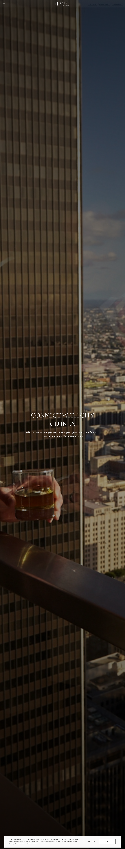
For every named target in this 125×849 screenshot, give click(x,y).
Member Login (117, 4)
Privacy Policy (47, 839)
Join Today (92, 4)
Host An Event (104, 4)
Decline (91, 841)
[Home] (62, 4)
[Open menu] (3, 4)
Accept (107, 841)
